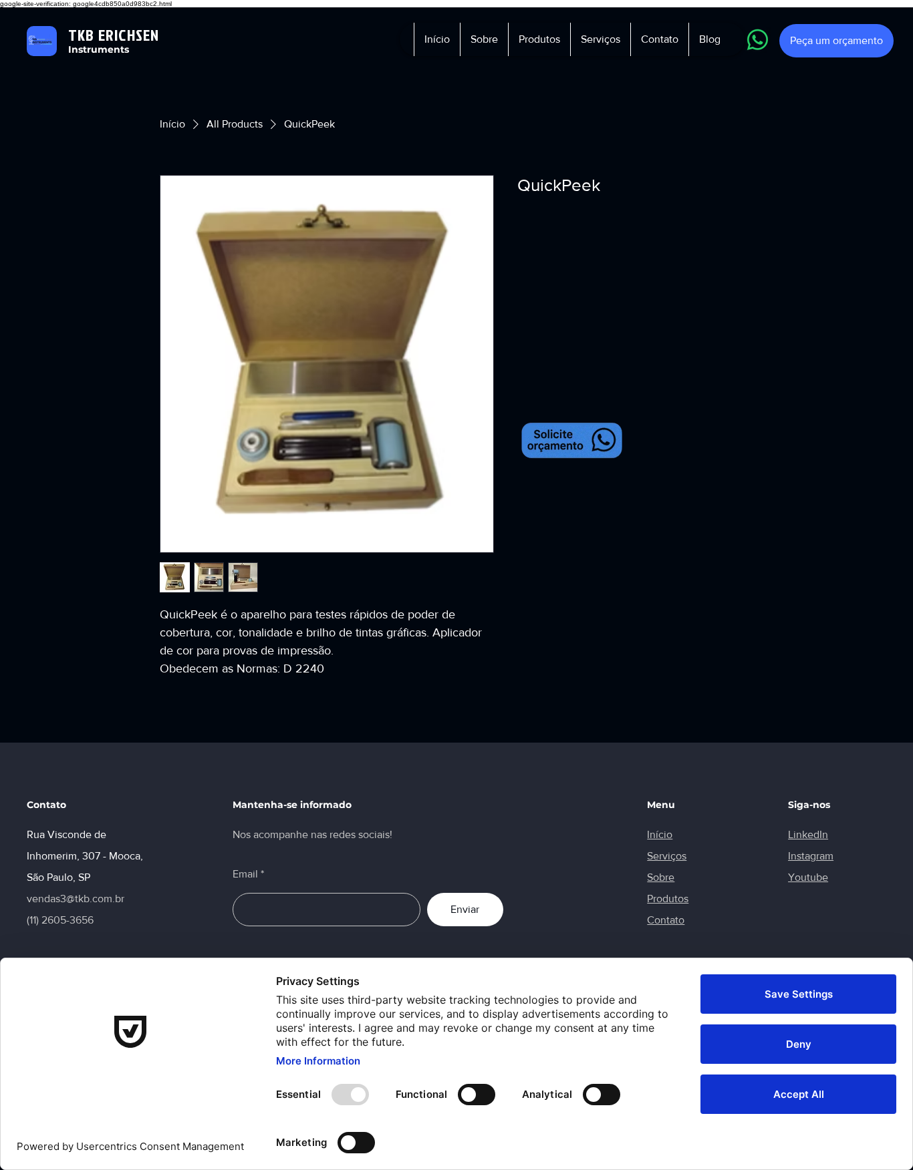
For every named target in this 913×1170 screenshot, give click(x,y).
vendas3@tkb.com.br (75, 898)
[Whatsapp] (758, 40)
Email (245, 874)
